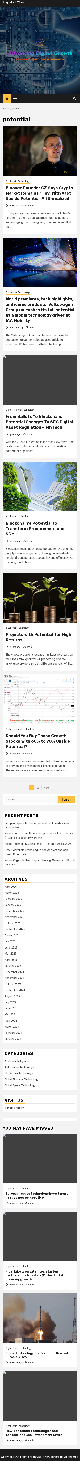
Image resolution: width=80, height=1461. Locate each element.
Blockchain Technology (18, 181)
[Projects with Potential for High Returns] (40, 598)
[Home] (7, 98)
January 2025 (13, 965)
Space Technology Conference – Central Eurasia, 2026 (38, 844)
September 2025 (15, 929)
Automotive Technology (18, 292)
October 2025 (13, 923)
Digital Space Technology (20, 1085)
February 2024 (13, 1033)
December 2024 (14, 972)
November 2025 (14, 917)
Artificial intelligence (17, 1061)
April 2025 (11, 959)
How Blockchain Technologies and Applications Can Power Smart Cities (34, 1433)
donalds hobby (14, 1108)
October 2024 (13, 984)
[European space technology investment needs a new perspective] (40, 1158)
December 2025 (14, 911)
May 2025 (10, 953)
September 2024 (15, 990)
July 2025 (10, 941)
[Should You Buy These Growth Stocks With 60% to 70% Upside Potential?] (40, 699)
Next (46, 787)
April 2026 (11, 886)
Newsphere (52, 1457)
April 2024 (11, 1020)
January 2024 (13, 1038)
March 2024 (12, 1026)
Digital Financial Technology (20, 410)
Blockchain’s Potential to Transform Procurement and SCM (35, 528)
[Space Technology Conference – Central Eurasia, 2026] (40, 1318)
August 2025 (12, 935)
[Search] (74, 98)
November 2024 (14, 978)
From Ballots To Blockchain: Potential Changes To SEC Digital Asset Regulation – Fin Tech (39, 422)
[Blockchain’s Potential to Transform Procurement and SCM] (40, 486)
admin (31, 205)
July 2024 (10, 1002)
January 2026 (13, 905)
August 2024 (12, 996)
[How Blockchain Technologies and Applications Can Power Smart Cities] (40, 1396)
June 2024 (11, 1008)
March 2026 (12, 892)
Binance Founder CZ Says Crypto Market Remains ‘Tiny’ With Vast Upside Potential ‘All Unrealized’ (39, 193)
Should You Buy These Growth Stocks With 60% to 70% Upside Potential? (38, 741)
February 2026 (13, 899)
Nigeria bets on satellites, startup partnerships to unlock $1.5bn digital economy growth (34, 1275)
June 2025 (11, 947)
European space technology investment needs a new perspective (37, 1195)
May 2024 (10, 1014)
